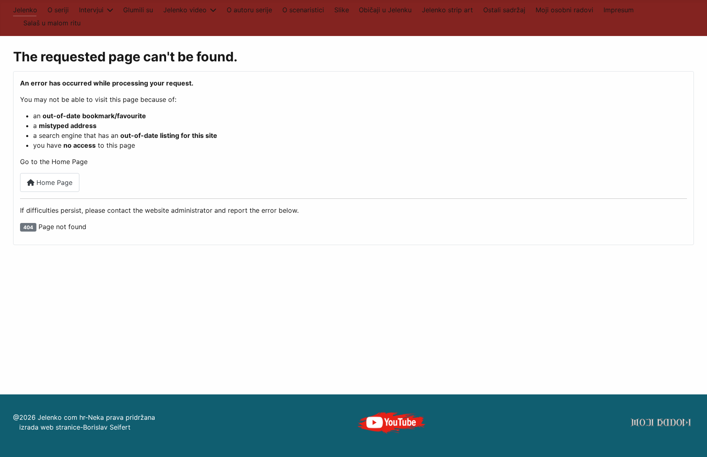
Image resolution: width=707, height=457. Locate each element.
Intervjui (91, 10)
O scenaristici (303, 10)
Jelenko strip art (447, 10)
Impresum (618, 10)
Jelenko (25, 10)
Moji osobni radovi (564, 10)
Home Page (53, 182)
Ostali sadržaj (504, 10)
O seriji (58, 10)
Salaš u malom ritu (52, 23)
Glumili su (138, 10)
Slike (341, 10)
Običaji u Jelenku (385, 10)
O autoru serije (249, 10)
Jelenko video (185, 10)
